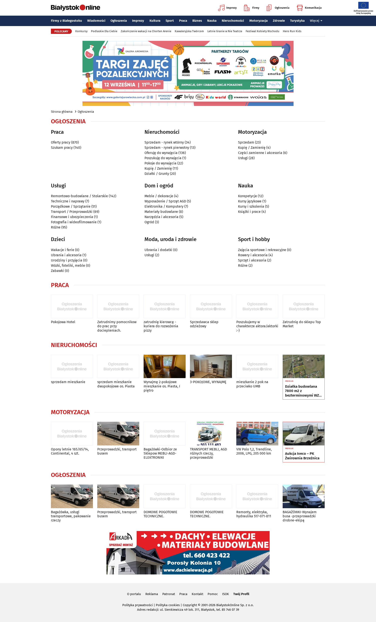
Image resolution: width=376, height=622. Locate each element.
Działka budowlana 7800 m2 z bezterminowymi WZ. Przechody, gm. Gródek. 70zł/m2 (302, 391)
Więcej (314, 21)
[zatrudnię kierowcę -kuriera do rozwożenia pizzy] (165, 306)
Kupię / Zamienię (158, 168)
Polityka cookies (168, 605)
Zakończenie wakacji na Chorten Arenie (146, 31)
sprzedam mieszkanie (68, 382)
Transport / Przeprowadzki (71, 212)
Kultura (154, 21)
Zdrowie (279, 21)
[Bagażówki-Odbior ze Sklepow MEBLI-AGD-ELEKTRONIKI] (165, 433)
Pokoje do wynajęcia (160, 163)
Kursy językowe (250, 201)
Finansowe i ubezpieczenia (72, 217)
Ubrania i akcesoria (66, 255)
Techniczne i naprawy (67, 201)
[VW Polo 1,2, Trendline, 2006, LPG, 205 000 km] (257, 433)
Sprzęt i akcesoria (252, 260)
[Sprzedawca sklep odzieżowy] (211, 306)
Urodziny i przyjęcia (66, 260)
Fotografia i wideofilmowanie (74, 222)
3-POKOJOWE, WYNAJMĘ (208, 382)
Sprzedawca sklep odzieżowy (204, 324)
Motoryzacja (258, 21)
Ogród (149, 222)
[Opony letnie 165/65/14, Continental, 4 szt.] (72, 433)
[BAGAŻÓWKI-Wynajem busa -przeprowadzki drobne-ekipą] (304, 496)
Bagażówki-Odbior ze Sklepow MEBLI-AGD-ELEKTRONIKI (160, 453)
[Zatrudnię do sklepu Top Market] (304, 306)
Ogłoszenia (282, 7)
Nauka (212, 21)
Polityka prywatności (137, 605)
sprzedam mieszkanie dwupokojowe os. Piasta (116, 384)
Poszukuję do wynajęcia (162, 158)
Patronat (168, 594)
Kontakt (197, 594)
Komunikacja (313, 7)
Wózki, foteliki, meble (68, 265)
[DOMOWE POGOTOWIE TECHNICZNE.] (165, 496)
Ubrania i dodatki (158, 250)
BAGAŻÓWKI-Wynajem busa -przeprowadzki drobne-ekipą (300, 516)
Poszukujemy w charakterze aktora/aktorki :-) (257, 326)
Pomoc (213, 594)
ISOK (225, 594)
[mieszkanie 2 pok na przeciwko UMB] (257, 366)
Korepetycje (247, 196)
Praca (183, 21)
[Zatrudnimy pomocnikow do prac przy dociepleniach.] (118, 306)
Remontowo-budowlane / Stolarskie (79, 196)
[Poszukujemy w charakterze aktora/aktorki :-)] (257, 306)
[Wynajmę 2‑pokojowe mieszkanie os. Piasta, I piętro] (165, 366)
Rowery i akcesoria (253, 255)
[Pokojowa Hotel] (72, 306)
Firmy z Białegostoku (66, 21)
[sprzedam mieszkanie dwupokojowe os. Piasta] (118, 366)
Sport (170, 21)
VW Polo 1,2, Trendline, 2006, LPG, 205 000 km (254, 451)
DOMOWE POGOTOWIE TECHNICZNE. (160, 514)
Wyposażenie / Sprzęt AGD (165, 201)
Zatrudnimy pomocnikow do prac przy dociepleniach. (116, 326)
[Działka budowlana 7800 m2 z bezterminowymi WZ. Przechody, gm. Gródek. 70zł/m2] (303, 366)
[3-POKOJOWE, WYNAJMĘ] (211, 366)
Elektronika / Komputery (163, 206)
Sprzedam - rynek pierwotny (166, 148)
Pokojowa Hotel (63, 322)
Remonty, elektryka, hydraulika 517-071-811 (253, 514)
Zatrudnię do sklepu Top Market (302, 324)
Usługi (243, 158)
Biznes (197, 21)
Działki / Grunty (156, 174)
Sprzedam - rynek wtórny (164, 142)
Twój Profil (241, 594)
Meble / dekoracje (158, 196)
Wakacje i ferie (62, 250)
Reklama (151, 594)
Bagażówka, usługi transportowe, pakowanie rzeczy (71, 516)
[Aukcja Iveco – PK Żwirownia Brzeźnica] (303, 433)
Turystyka (297, 21)
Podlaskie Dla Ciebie (104, 31)
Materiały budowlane (161, 212)
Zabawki (57, 271)
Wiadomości (96, 21)
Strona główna (61, 112)
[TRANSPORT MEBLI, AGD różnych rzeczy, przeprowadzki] (211, 433)
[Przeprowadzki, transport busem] (118, 433)
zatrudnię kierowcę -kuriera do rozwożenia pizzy (161, 326)
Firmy (255, 7)
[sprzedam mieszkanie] (72, 366)
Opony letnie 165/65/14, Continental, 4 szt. (70, 451)
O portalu (134, 594)
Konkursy (81, 31)
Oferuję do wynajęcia (161, 153)
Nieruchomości (233, 21)
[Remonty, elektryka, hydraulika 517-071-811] (257, 496)
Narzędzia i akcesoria (161, 217)
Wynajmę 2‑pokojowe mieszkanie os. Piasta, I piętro (162, 386)
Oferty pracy (60, 142)
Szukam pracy (62, 148)
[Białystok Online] (75, 8)
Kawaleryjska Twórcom (189, 31)
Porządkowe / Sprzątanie (71, 206)
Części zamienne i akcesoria (260, 153)
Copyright (190, 605)
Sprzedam (246, 142)
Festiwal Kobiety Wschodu (262, 31)
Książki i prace (249, 212)
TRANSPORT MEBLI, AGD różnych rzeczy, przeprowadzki (208, 453)
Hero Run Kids (292, 31)
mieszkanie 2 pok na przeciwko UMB (252, 384)
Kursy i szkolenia (251, 206)
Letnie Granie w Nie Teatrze (224, 31)
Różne (55, 227)
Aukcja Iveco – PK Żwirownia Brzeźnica (302, 456)
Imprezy (231, 7)
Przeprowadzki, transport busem (117, 451)
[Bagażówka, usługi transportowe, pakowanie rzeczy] (72, 496)
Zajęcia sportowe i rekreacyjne (262, 250)
